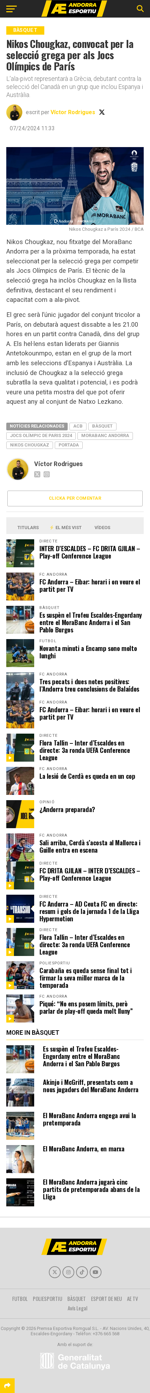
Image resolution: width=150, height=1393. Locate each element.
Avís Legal (78, 1308)
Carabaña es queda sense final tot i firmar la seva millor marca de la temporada (85, 977)
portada (69, 445)
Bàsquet (102, 426)
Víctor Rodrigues (73, 112)
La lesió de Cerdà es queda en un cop (87, 776)
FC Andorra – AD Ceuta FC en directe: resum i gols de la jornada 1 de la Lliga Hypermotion (89, 911)
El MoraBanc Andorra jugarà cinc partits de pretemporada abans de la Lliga (91, 1189)
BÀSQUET (76, 1298)
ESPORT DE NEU (106, 1298)
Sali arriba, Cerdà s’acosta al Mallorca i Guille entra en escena (90, 846)
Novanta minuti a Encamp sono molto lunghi (88, 651)
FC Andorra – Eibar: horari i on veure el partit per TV (89, 585)
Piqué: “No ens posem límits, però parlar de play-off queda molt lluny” (86, 1007)
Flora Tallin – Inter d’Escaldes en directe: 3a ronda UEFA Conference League (84, 750)
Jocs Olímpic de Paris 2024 (41, 435)
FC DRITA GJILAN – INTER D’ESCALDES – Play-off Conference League (89, 874)
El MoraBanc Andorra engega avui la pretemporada (89, 1118)
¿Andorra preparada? (67, 809)
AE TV (132, 1298)
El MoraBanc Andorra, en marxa (83, 1148)
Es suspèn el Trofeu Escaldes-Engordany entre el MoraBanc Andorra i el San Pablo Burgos (90, 622)
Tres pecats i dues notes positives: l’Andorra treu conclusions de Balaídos (89, 685)
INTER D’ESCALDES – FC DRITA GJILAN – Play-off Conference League (89, 551)
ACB (78, 426)
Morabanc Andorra (105, 435)
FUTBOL (20, 1298)
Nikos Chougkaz (29, 445)
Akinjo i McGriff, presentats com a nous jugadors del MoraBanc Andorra (90, 1085)
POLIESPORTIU (47, 1298)
